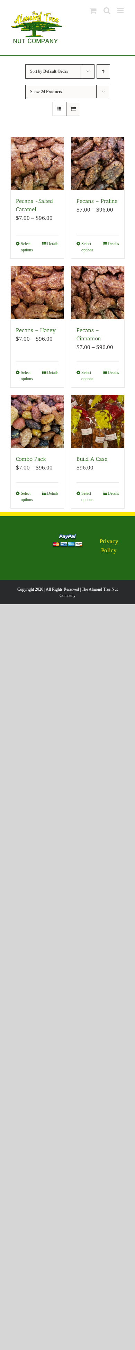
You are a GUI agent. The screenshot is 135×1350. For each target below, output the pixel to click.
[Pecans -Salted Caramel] (37, 163)
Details (52, 243)
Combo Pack (31, 459)
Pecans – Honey (36, 330)
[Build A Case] (97, 421)
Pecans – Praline (96, 201)
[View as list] (73, 109)
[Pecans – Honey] (37, 292)
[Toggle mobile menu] (121, 10)
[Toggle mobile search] (107, 10)
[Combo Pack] (37, 421)
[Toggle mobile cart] (93, 10)
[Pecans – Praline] (97, 163)
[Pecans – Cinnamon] (97, 292)
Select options (27, 246)
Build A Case (91, 459)
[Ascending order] (103, 71)
